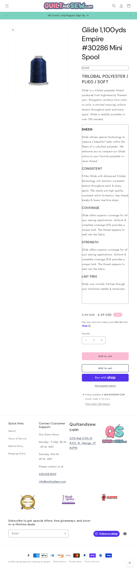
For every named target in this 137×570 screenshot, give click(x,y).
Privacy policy (75, 561)
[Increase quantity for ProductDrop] (101, 340)
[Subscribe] (64, 533)
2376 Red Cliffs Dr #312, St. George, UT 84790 (83, 443)
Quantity (86, 333)
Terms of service (92, 561)
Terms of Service (17, 438)
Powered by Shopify (41, 561)
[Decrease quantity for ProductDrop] (86, 340)
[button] (7, 6)
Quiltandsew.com (24, 561)
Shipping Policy (17, 453)
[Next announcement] (130, 15)
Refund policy (59, 561)
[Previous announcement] (6, 15)
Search (12, 431)
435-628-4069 (47, 474)
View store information (97, 404)
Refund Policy (15, 446)
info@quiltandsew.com (52, 481)
